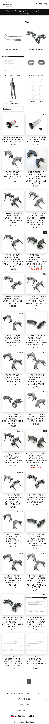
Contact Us (24, 710)
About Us (24, 705)
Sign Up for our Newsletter (24, 693)
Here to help (24, 699)
